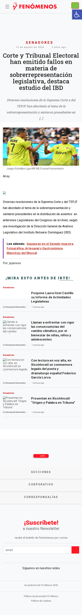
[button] (77, 14)
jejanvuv (15, 263)
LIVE (42, 456)
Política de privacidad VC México (41, 596)
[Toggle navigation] (7, 6)
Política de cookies (41, 601)
